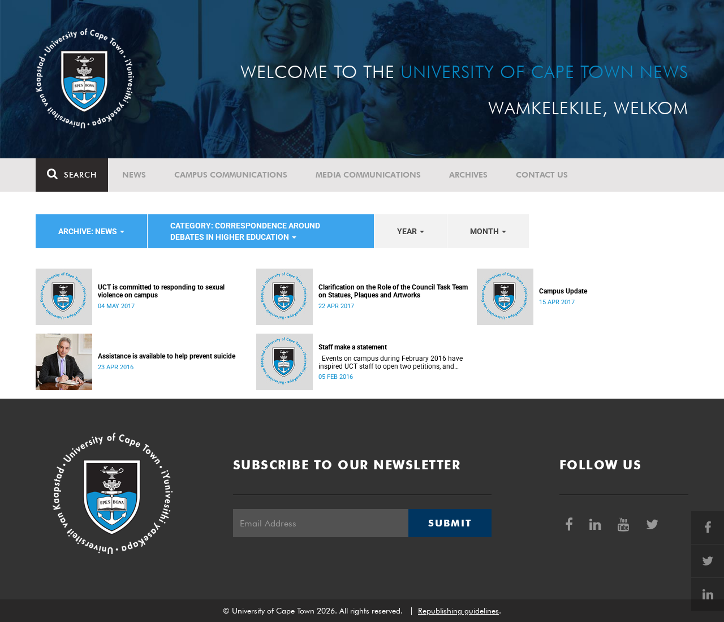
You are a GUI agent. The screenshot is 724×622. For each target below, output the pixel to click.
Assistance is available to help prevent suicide (166, 356)
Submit (449, 523)
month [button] (485, 231)
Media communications (368, 174)
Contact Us (542, 174)
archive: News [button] (88, 231)
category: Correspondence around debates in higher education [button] (245, 231)
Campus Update (563, 291)
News (134, 174)
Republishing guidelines (458, 610)
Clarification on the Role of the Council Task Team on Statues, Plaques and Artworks (393, 291)
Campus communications (230, 174)
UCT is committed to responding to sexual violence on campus (161, 291)
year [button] (408, 231)
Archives (468, 174)
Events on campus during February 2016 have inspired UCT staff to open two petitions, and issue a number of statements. (390, 362)
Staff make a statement (352, 347)
